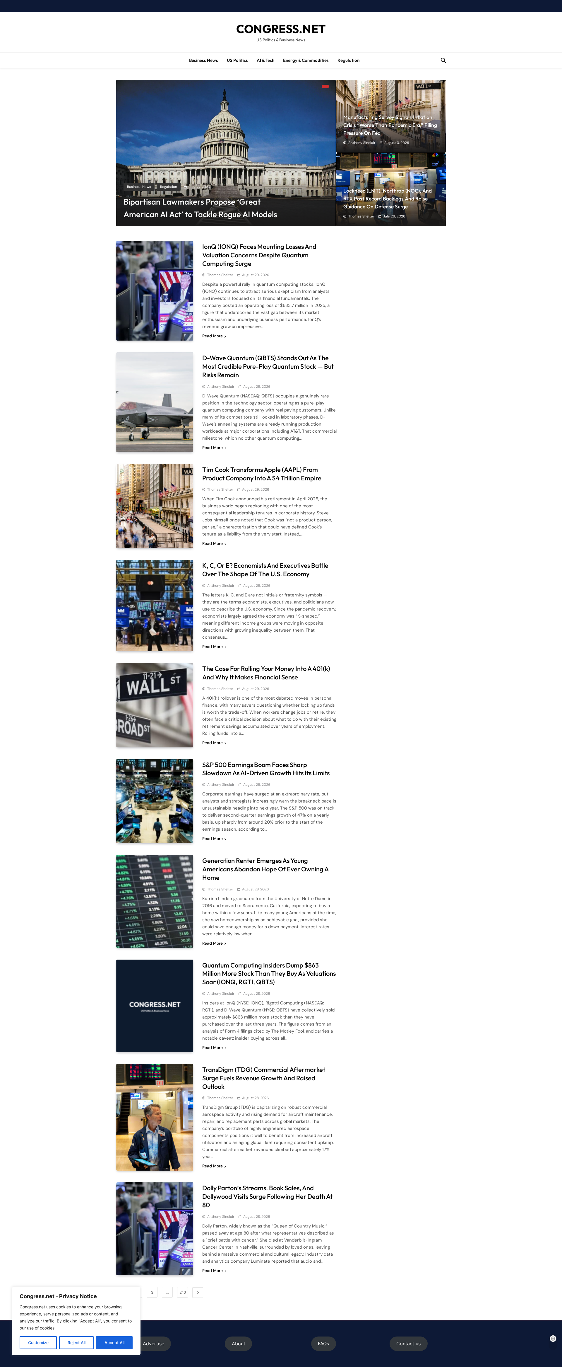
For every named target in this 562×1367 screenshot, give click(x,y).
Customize (38, 1342)
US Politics (237, 60)
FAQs (323, 1343)
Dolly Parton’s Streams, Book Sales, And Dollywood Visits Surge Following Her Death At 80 (267, 1196)
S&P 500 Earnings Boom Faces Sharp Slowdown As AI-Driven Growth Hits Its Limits (266, 769)
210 (182, 1292)
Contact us (408, 1343)
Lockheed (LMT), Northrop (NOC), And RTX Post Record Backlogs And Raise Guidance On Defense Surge (387, 198)
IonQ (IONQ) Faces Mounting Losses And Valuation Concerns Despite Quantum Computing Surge (259, 255)
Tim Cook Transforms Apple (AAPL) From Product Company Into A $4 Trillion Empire (261, 473)
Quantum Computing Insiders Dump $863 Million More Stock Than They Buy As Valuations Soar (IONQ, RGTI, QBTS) (269, 973)
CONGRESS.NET (281, 28)
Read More (212, 336)
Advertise (153, 1343)
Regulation (348, 60)
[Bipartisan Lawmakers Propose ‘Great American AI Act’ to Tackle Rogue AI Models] (226, 153)
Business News (203, 60)
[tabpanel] (226, 153)
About (238, 1343)
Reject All (76, 1342)
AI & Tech (265, 60)
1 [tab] (325, 86)
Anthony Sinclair (361, 142)
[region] (76, 1321)
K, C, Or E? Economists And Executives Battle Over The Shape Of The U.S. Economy (265, 569)
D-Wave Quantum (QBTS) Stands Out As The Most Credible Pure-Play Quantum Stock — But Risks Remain (268, 366)
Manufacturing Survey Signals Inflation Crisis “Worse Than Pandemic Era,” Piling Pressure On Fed (390, 125)
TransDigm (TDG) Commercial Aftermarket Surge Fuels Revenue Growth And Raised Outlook (263, 1078)
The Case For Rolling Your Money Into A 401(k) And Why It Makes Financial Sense (266, 672)
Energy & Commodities (306, 60)
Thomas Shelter (361, 216)
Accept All (114, 1342)
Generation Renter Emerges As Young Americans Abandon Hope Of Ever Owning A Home (265, 869)
